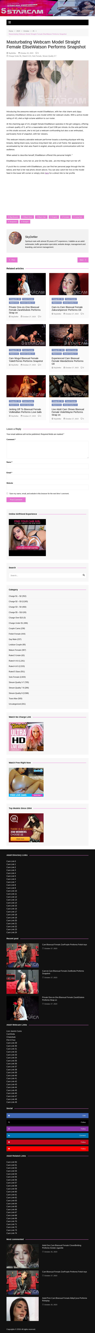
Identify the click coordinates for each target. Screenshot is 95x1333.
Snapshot (13, 222)
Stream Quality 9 (27, 405)
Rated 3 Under (15, 655)
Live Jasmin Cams (14, 1031)
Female (66, 217)
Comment (11, 439)
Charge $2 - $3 (15, 299)
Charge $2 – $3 (15, 601)
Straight (25, 222)
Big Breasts (14, 217)
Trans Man (13, 699)
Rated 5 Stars (14, 672)
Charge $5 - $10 (58, 350)
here (47, 173)
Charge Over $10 (16, 618)
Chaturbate (11, 1037)
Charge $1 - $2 (15, 350)
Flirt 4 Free (10, 1040)
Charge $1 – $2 (15, 596)
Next (81, 260)
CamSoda (10, 1034)
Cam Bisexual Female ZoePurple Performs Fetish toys (64, 945)
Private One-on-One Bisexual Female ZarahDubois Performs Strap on (25, 310)
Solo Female (36, 56)
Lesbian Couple (15, 645)
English (54, 217)
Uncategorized (15, 704)
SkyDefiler (12, 53)
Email (9, 473)
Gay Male (13, 639)
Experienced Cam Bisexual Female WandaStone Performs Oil (67, 361)
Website (9, 483)
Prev (13, 260)
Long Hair (78, 217)
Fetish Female (28, 299)
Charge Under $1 (15, 56)
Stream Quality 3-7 (49, 56)
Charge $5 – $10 (16, 612)
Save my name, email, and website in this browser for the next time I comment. (39, 494)
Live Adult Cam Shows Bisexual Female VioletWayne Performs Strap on (68, 412)
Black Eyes (28, 217)
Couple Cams (14, 628)
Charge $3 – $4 (15, 607)
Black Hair (42, 217)
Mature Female (15, 650)
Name (9, 462)
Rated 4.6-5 (14, 303)
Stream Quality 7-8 (16, 688)
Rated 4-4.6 (26, 56)
